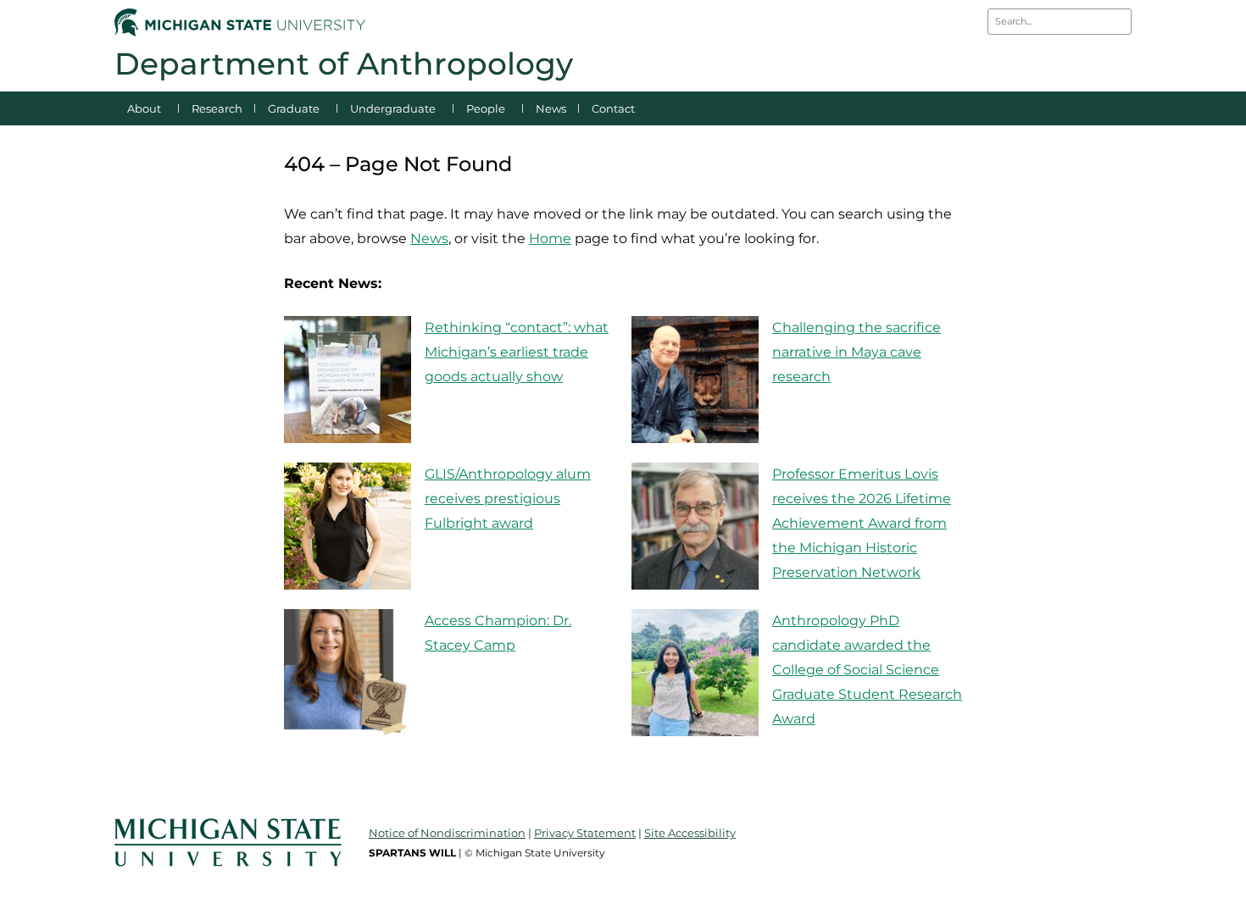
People (485, 108)
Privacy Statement (585, 833)
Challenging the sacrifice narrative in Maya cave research (856, 352)
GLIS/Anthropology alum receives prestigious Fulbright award (508, 498)
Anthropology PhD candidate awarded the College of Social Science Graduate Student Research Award (867, 669)
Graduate (294, 108)
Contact (613, 108)
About (144, 108)
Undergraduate (393, 108)
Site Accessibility (690, 833)
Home (550, 238)
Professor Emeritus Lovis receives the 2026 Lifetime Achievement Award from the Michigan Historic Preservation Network (861, 522)
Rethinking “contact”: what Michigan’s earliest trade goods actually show (517, 352)
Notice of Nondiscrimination (447, 833)
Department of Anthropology (343, 63)
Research (217, 108)
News (551, 108)
